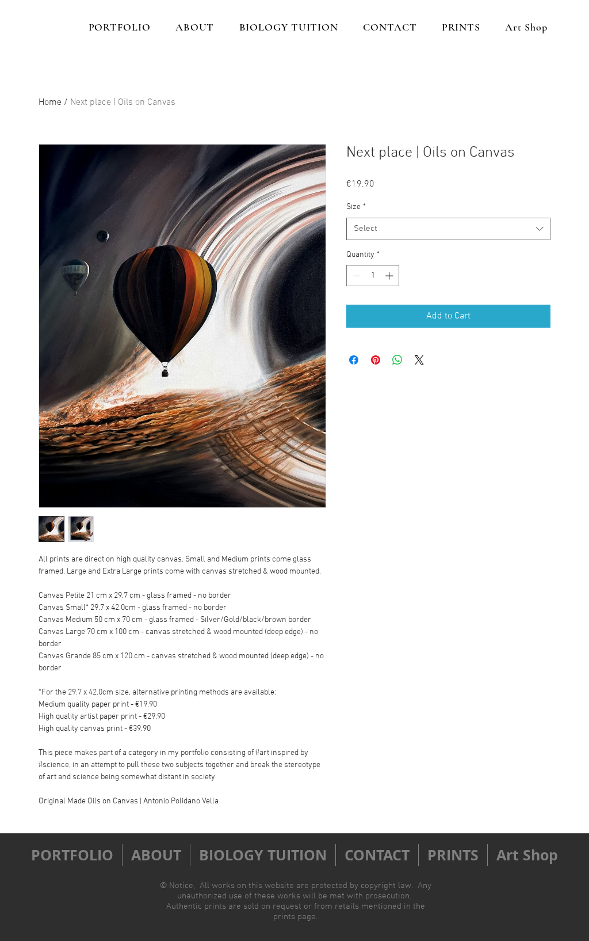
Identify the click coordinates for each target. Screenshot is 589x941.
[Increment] (390, 275)
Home (50, 102)
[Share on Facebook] (354, 360)
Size (356, 207)
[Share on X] (419, 360)
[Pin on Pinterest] (376, 360)
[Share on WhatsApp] (397, 360)
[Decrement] (355, 275)
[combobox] (448, 229)
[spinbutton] (372, 275)
